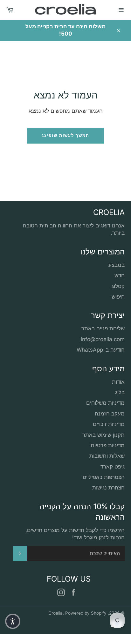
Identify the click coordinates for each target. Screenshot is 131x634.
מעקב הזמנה (110, 413)
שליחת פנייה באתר (103, 328)
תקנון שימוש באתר (103, 435)
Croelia (55, 613)
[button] (12, 621)
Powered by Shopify (86, 613)
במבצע (116, 265)
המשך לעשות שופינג (65, 135)
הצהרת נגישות (108, 487)
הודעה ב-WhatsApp (101, 350)
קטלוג (118, 286)
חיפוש (118, 296)
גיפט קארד (112, 466)
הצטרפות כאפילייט (104, 477)
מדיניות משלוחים (105, 403)
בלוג (120, 392)
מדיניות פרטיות (108, 445)
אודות (118, 382)
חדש (119, 275)
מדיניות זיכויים (109, 424)
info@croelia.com (103, 339)
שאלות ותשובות (107, 456)
